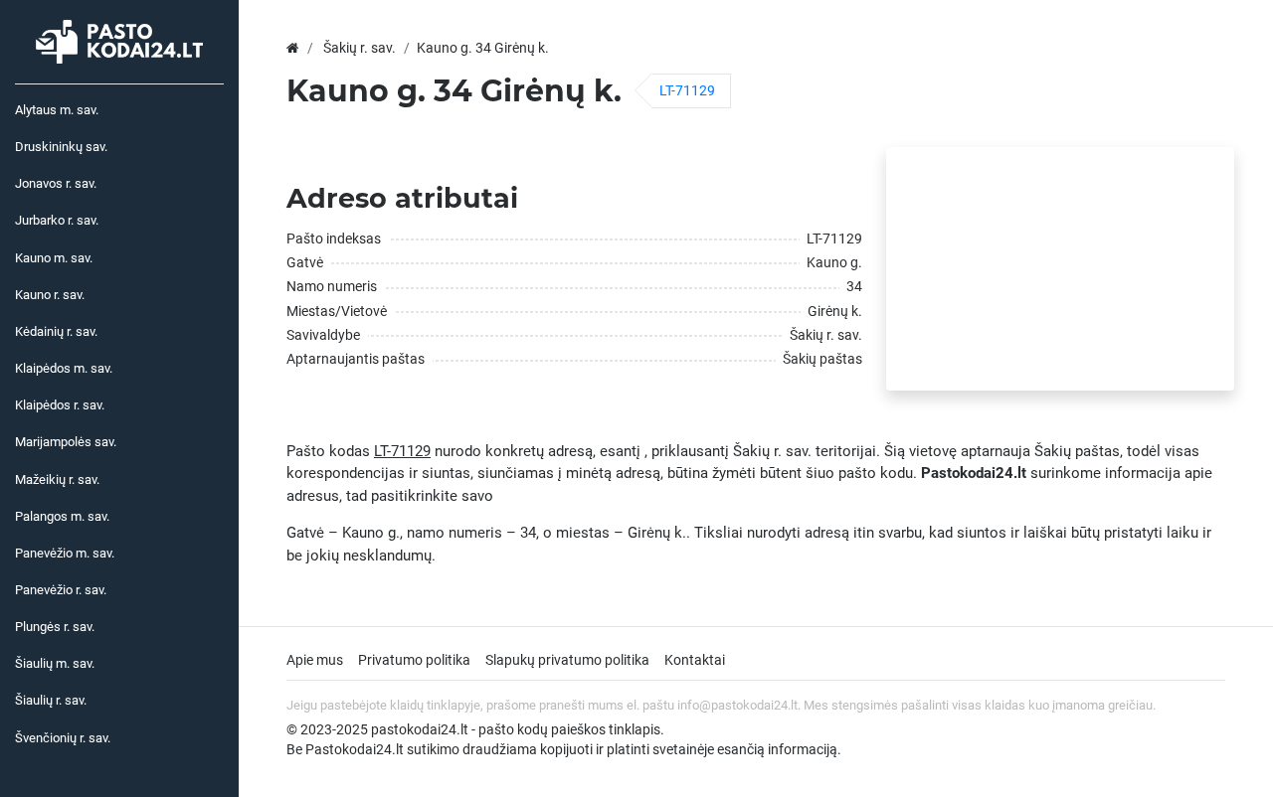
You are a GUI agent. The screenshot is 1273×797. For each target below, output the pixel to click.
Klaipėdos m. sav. (63, 368)
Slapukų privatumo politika (567, 660)
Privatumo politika (414, 660)
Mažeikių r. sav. (57, 479)
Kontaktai (694, 660)
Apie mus (314, 660)
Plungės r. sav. (54, 626)
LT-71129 (687, 90)
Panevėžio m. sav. (64, 553)
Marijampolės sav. (65, 441)
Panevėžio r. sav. (60, 589)
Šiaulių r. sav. (51, 700)
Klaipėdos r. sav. (59, 405)
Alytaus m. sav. (56, 109)
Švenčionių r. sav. (62, 737)
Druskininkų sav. (61, 146)
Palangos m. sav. (62, 516)
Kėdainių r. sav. (56, 331)
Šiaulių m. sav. (54, 663)
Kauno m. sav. (53, 257)
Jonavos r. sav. (55, 183)
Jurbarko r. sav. (56, 220)
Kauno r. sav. (50, 294)
